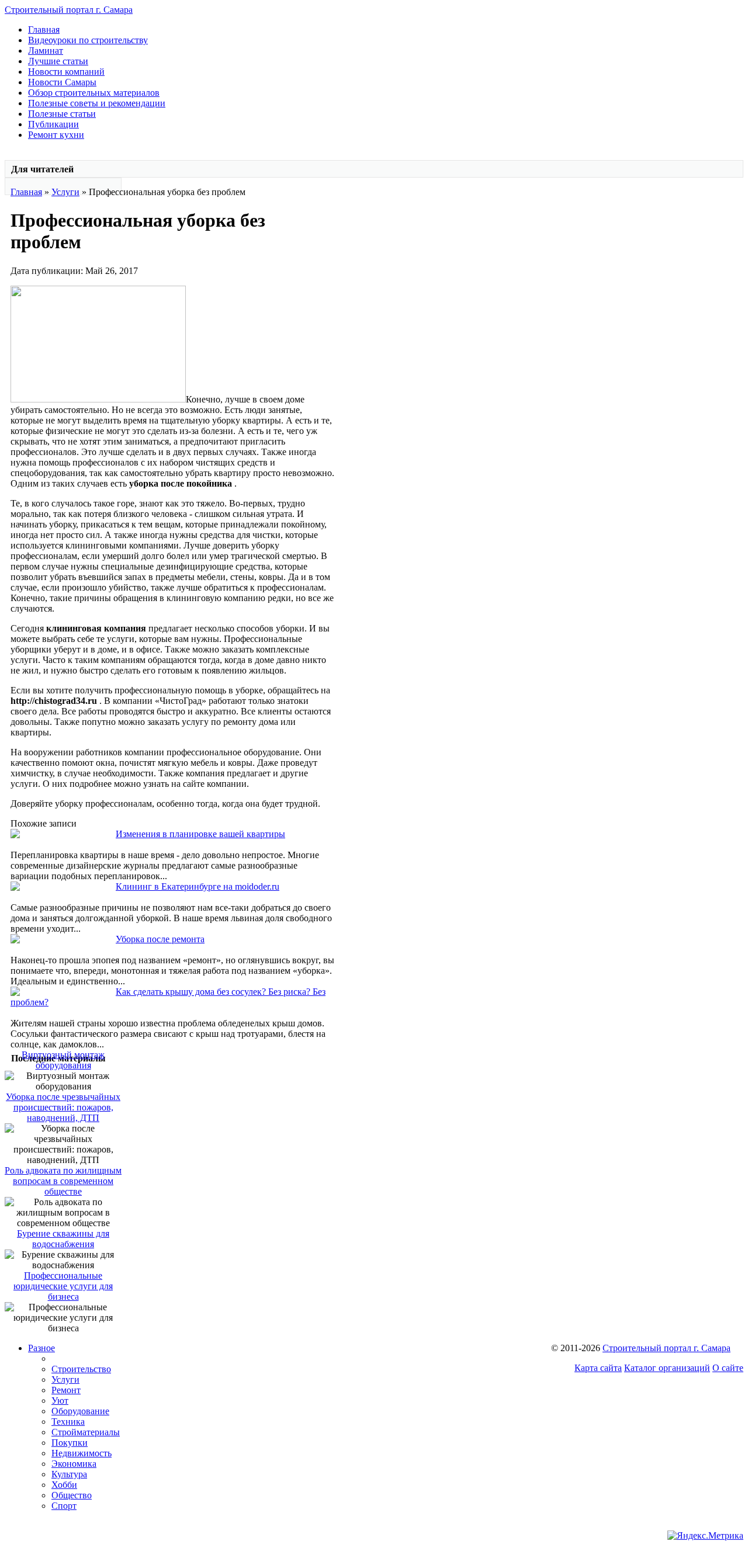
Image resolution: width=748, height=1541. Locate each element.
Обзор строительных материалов (94, 93)
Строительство (81, 1369)
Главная (44, 29)
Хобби (64, 1485)
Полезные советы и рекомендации (96, 103)
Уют (59, 1400)
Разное (41, 1348)
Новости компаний (66, 72)
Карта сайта (598, 1368)
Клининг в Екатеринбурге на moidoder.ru (197, 886)
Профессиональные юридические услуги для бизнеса (63, 1286)
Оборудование (80, 1411)
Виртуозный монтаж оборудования (63, 1060)
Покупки (69, 1443)
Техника (68, 1422)
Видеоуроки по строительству (88, 40)
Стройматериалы (85, 1432)
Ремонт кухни (56, 135)
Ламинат (45, 50)
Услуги (65, 192)
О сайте (727, 1368)
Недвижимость (81, 1453)
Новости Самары (62, 82)
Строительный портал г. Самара (69, 10)
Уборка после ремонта (160, 939)
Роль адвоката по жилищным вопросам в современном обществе (63, 1180)
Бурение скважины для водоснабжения (63, 1238)
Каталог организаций (667, 1368)
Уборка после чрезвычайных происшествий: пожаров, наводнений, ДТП (63, 1107)
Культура (69, 1474)
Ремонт (66, 1390)
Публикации (53, 124)
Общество (71, 1495)
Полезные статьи (62, 114)
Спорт (64, 1506)
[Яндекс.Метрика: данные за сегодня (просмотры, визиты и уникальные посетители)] (705, 1535)
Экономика (73, 1464)
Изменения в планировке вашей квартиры (200, 834)
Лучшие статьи (58, 61)
